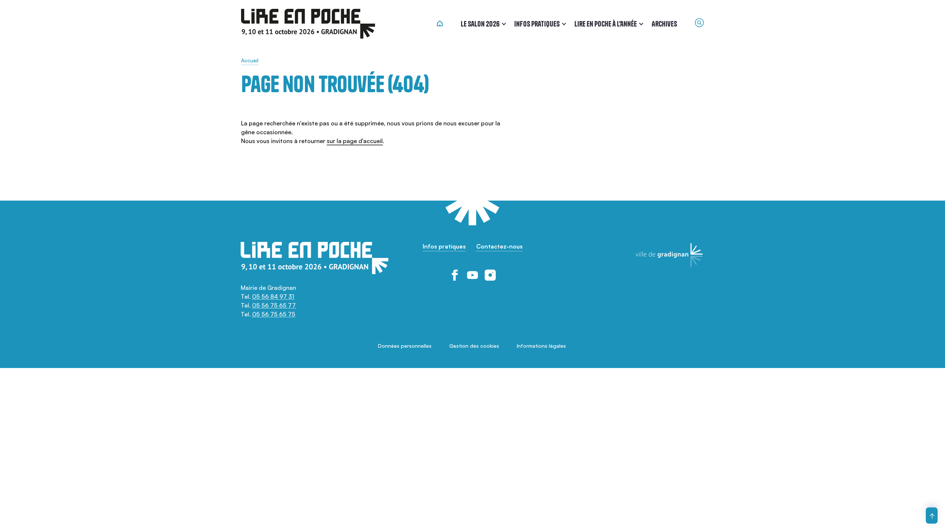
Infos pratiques (537, 23)
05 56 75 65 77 (274, 305)
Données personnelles (405, 346)
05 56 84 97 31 (273, 296)
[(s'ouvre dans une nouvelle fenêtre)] (455, 275)
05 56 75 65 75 (273, 314)
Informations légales (541, 346)
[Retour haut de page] (932, 515)
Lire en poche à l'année (605, 23)
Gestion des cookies (474, 346)
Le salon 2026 (480, 23)
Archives (664, 23)
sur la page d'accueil (355, 141)
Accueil (249, 60)
